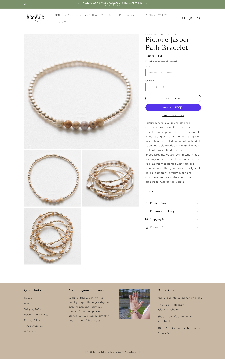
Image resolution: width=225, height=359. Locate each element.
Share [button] (151, 191)
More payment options (173, 115)
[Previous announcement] (78, 4)
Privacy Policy (32, 320)
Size (147, 66)
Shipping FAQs (32, 309)
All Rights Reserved (131, 352)
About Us (29, 303)
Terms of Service (33, 325)
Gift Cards (30, 331)
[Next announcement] (147, 4)
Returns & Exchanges (36, 314)
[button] (72, 15)
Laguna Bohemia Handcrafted (107, 352)
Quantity (149, 80)
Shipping (149, 61)
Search (28, 297)
